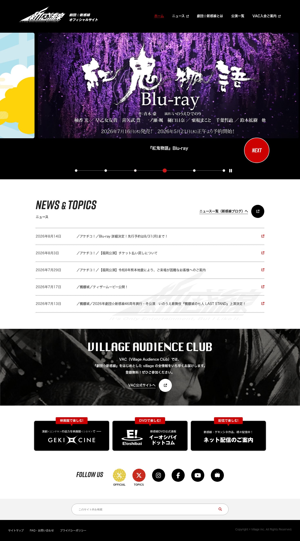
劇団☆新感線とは (210, 16)
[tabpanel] (148, 92)
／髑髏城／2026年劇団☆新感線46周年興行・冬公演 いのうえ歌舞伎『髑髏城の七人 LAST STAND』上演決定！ (161, 303)
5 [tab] (194, 170)
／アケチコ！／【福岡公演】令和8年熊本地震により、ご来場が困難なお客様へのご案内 (141, 270)
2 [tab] (105, 170)
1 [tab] (76, 170)
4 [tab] (165, 170)
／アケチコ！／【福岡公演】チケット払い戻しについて (117, 253)
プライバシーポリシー (73, 530)
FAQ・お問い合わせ (42, 530)
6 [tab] (224, 170)
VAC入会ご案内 (264, 16)
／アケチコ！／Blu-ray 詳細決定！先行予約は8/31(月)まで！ (122, 236)
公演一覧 (237, 16)
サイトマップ (16, 530)
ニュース (178, 16)
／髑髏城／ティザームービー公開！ (102, 287)
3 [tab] (135, 170)
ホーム (159, 16)
